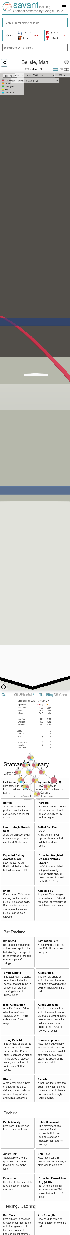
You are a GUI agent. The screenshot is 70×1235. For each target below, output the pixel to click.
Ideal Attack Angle (14, 1004)
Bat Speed (9, 941)
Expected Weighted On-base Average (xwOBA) (51, 858)
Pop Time (9, 1215)
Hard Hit (44, 802)
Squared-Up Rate (48, 1040)
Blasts (7, 1079)
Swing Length (12, 972)
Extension (9, 1178)
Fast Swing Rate (48, 941)
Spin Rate (44, 1154)
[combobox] (35, 22)
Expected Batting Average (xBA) (14, 857)
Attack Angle (46, 972)
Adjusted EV (45, 890)
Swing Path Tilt (13, 1040)
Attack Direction (48, 1004)
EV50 (6, 890)
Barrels (7, 802)
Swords (42, 1079)
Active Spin (10, 1154)
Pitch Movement (49, 1122)
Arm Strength (46, 1215)
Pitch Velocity (11, 1122)
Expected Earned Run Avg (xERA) (52, 1180)
